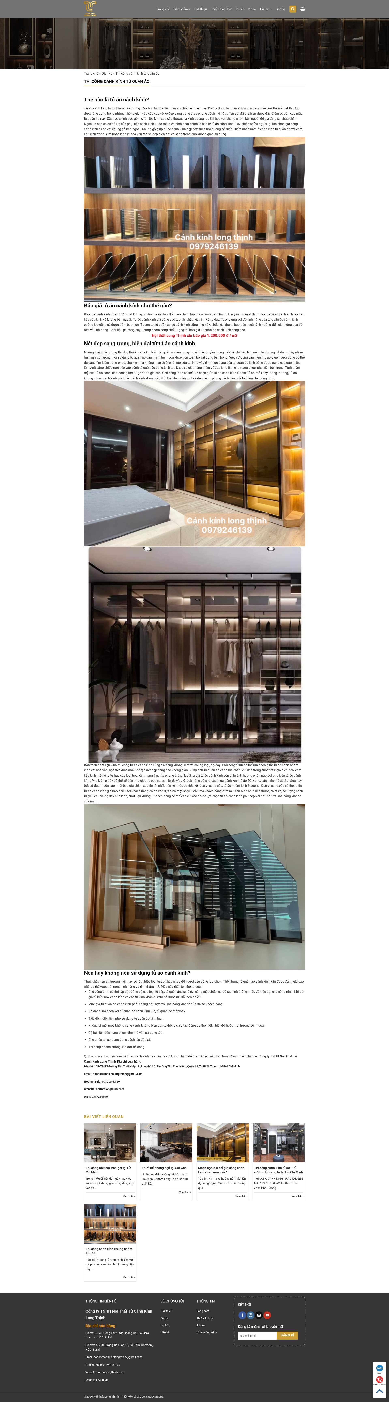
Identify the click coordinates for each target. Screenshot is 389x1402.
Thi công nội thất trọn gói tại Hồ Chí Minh (108, 1170)
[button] (292, 9)
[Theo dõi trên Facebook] (242, 1315)
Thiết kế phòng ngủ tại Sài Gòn (164, 1168)
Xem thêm (129, 1196)
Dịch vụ (107, 73)
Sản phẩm (181, 9)
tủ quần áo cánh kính (254, 981)
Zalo (379, 1373)
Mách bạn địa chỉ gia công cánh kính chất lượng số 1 (221, 1170)
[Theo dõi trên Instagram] (250, 1315)
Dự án (240, 9)
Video (252, 9)
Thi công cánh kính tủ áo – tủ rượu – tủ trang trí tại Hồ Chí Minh (278, 1170)
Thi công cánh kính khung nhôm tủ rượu (109, 1251)
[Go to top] (379, 1391)
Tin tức (264, 9)
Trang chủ (163, 9)
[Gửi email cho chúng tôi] (259, 1315)
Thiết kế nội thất (221, 9)
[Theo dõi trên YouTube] (267, 1315)
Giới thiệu (200, 9)
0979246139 (379, 1384)
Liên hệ (280, 9)
